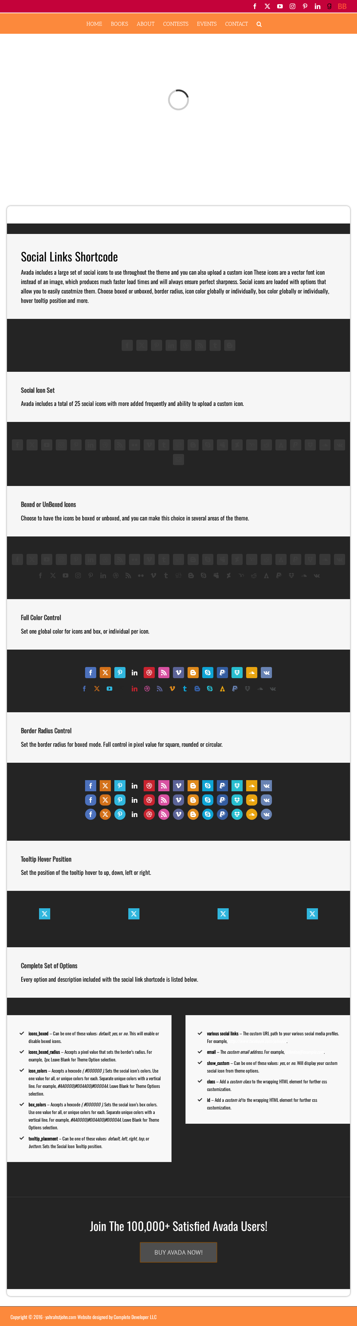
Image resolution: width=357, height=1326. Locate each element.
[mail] (178, 459)
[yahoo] (251, 444)
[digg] (178, 444)
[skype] (207, 444)
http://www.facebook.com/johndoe (257, 1040)
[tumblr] (215, 345)
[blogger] (229, 345)
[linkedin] (171, 345)
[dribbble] (185, 345)
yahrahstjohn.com (60, 1316)
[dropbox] (310, 444)
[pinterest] (156, 345)
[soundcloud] (325, 444)
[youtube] (46, 444)
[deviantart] (237, 444)
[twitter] (141, 345)
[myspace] (222, 444)
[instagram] (61, 444)
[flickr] (134, 444)
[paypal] (295, 444)
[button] (259, 23)
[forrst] (281, 444)
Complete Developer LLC (135, 1316)
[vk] (339, 444)
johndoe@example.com (305, 1051)
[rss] (200, 345)
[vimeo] (149, 444)
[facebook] (127, 345)
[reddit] (266, 444)
